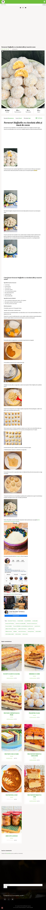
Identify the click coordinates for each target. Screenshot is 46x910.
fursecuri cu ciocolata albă (20, 623)
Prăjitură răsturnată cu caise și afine (34, 754)
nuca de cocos (37, 626)
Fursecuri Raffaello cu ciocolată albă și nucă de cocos (23, 626)
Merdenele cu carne (34, 673)
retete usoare (25, 634)
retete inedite (38, 631)
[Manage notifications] (2, 908)
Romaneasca (11, 118)
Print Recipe (39, 118)
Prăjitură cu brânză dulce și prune (11, 713)
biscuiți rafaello (20, 620)
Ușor (29, 118)
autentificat (8, 853)
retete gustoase (31, 631)
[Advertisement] (23, 18)
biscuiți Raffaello (28, 620)
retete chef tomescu (22, 631)
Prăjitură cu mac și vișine (12, 754)
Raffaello (15, 631)
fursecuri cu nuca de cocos (32, 623)
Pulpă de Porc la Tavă (11, 795)
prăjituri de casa (31, 628)
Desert (20, 118)
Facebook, (13, 594)
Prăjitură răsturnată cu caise (34, 795)
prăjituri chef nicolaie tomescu (11, 628)
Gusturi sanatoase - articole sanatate (26, 907)
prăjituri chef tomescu (22, 628)
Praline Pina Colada (34, 713)
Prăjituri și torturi (8, 631)
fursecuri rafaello (8, 626)
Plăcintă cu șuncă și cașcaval (11, 673)
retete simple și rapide (9, 634)
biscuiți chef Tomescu (12, 620)
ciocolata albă (34, 620)
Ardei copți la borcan (12, 835)
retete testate (18, 634)
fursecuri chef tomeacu (9, 623)
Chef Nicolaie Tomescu (26, 905)
